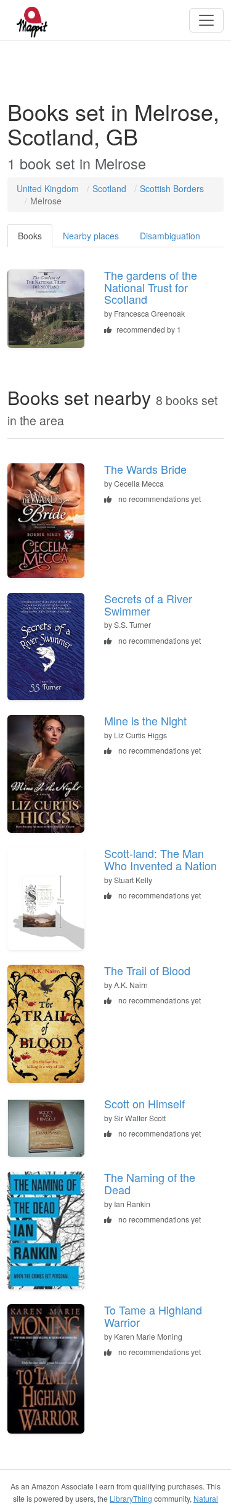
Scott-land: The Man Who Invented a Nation (160, 859)
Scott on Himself (144, 1103)
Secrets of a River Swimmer (148, 604)
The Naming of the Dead (149, 1183)
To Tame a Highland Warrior (153, 1316)
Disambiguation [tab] (170, 236)
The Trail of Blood (147, 970)
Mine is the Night (145, 720)
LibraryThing (131, 1498)
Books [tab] (30, 236)
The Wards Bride (145, 469)
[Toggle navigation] (206, 20)
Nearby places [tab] (91, 236)
